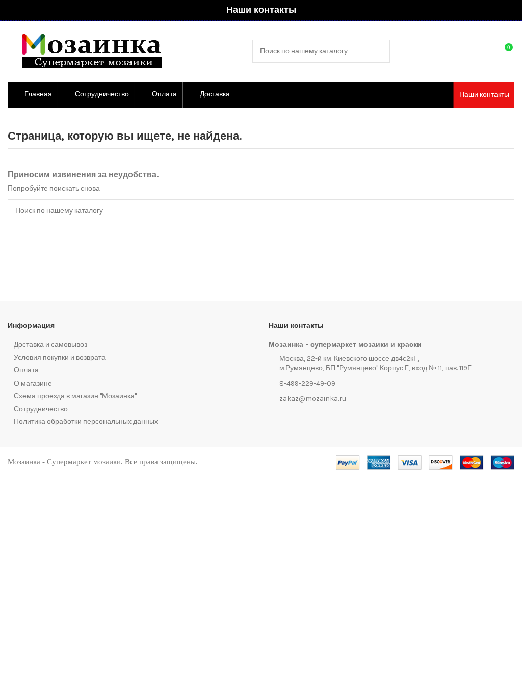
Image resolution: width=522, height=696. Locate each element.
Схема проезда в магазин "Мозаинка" (75, 396)
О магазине (33, 383)
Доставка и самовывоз (50, 344)
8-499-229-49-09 (307, 383)
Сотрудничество (41, 409)
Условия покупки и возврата (60, 357)
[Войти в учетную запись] (484, 51)
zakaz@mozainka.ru (312, 398)
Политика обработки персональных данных (86, 421)
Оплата (26, 370)
